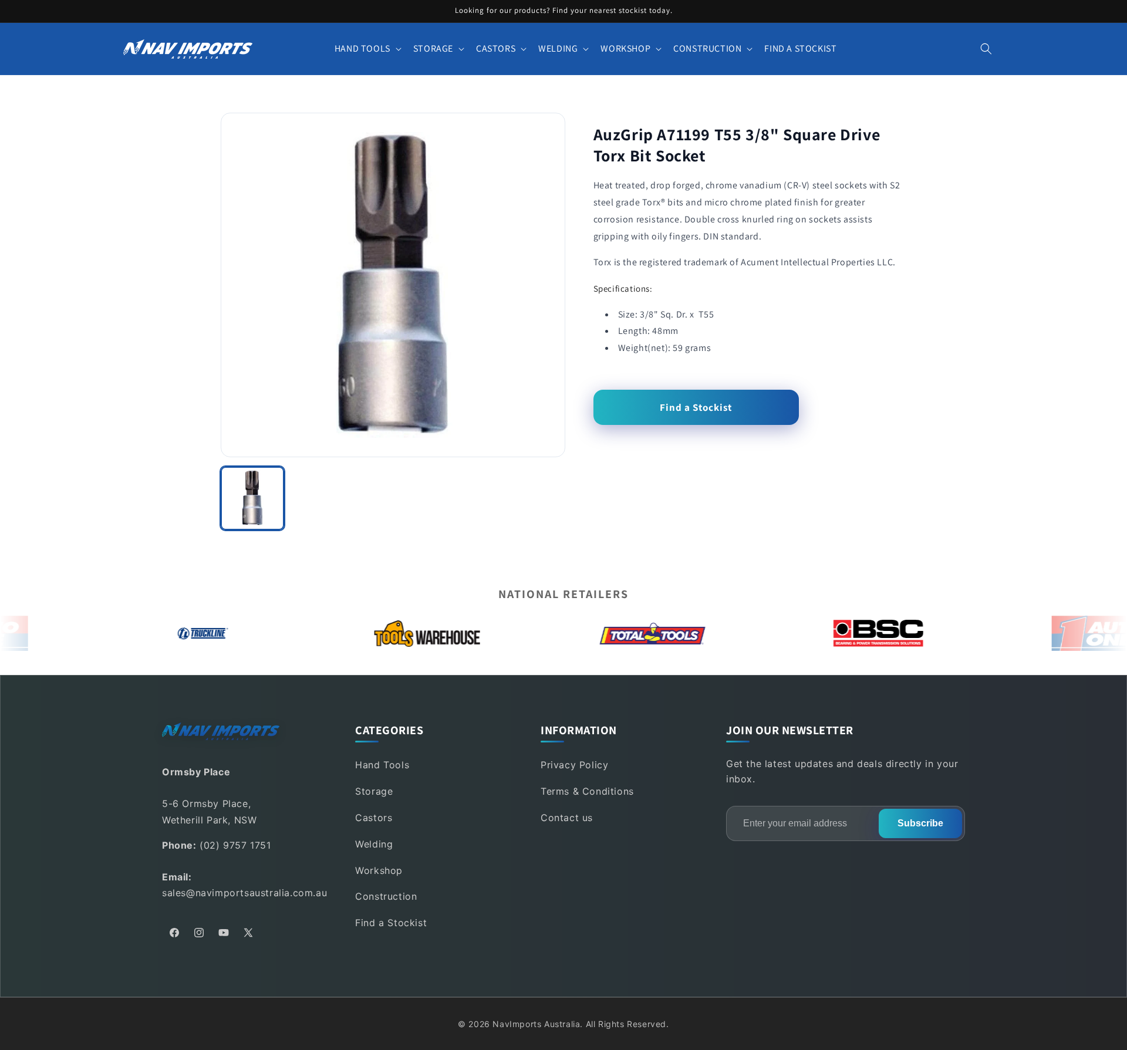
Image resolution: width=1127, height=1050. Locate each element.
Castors (373, 817)
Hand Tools (382, 765)
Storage (374, 791)
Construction (386, 896)
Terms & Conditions (587, 791)
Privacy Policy (574, 765)
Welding (374, 844)
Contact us (567, 817)
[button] (367, 49)
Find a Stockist (696, 407)
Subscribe (920, 823)
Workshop (379, 870)
